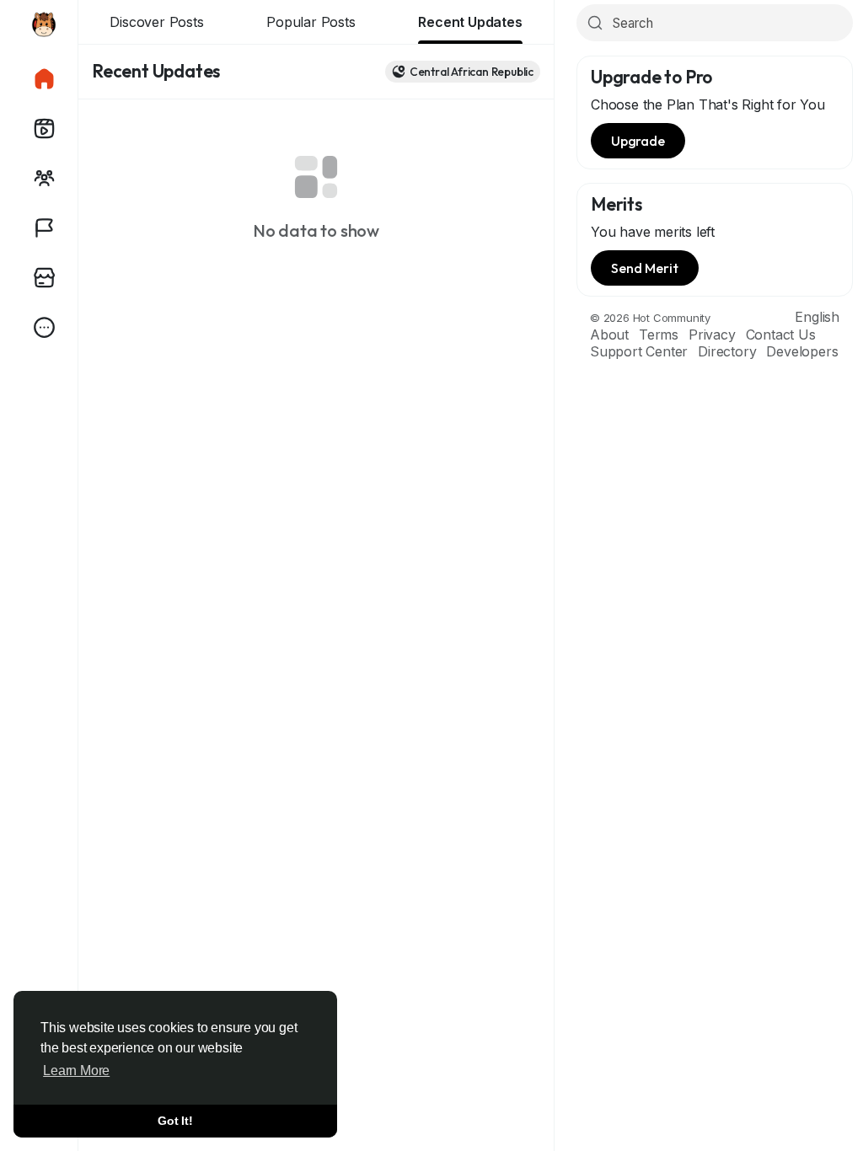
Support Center (639, 351)
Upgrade (638, 140)
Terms (658, 334)
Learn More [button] (76, 1070)
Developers (802, 351)
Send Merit (644, 268)
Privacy (712, 334)
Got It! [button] (175, 1120)
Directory (727, 351)
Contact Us (781, 334)
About (609, 334)
